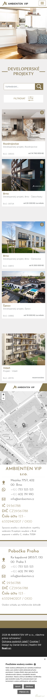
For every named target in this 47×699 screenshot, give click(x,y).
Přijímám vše (24, 692)
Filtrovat (19, 98)
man (6, 648)
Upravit (17, 686)
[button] (23, 425)
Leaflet (32, 464)
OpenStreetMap (41, 464)
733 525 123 (22, 489)
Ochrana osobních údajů (15, 641)
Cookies (34, 641)
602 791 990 (22, 494)
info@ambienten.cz (22, 499)
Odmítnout (29, 686)
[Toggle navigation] (42, 3)
